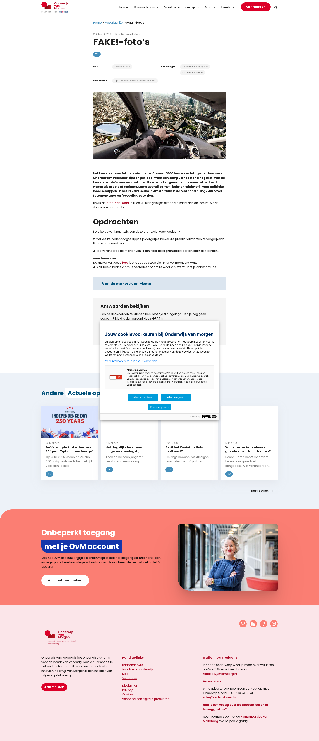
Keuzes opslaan (159, 407)
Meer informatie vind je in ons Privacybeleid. (131, 361)
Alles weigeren (175, 397)
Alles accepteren (143, 397)
